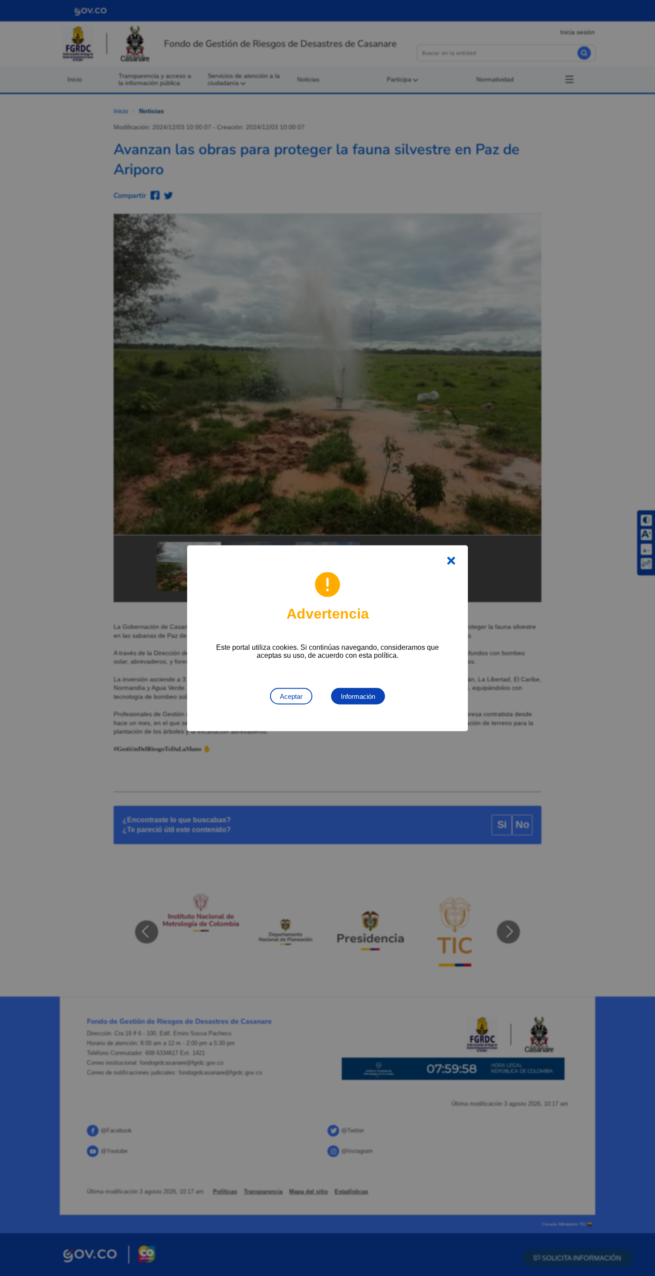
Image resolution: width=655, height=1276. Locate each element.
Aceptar (291, 696)
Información (358, 696)
